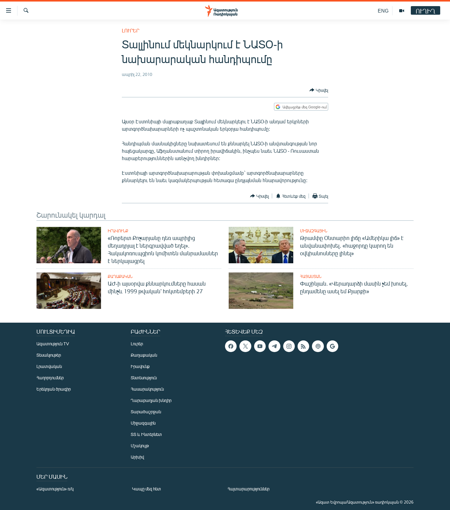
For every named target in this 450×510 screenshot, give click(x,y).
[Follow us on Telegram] (274, 346)
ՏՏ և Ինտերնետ (146, 434)
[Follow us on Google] (332, 346)
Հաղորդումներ (50, 377)
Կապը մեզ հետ (146, 488)
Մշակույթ (140, 445)
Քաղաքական (120, 276)
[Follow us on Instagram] (289, 346)
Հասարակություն (147, 389)
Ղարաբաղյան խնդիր (151, 400)
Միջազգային (313, 230)
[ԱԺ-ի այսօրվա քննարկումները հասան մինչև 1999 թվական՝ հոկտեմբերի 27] (68, 290)
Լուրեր (130, 30)
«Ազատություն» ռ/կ (54, 488)
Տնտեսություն (144, 377)
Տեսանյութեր (48, 355)
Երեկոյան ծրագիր (53, 389)
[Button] (318, 90)
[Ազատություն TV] (401, 10)
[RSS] (303, 346)
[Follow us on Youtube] (260, 346)
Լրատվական (49, 366)
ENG (383, 10)
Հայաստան (310, 276)
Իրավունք (118, 230)
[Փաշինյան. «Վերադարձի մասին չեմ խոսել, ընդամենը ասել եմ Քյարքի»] (261, 290)
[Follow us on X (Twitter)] (245, 346)
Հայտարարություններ (248, 488)
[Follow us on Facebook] (231, 346)
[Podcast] (318, 346)
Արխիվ (137, 456)
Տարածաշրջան (146, 411)
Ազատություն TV (52, 343)
